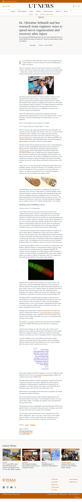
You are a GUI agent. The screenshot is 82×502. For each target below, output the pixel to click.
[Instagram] (76, 6)
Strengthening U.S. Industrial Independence (50, 465)
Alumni (36, 14)
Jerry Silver (31, 322)
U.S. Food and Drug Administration (43, 375)
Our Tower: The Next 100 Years (46, 14)
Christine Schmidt (24, 151)
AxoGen (54, 247)
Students (31, 14)
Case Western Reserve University (49, 312)
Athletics (58, 11)
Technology (32, 425)
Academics (38, 11)
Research (13, 11)
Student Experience (48, 11)
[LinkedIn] (78, 6)
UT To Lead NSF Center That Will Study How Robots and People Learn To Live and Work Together (12, 467)
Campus (31, 11)
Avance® (46, 251)
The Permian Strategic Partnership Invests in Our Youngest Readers (30, 465)
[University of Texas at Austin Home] (10, 1)
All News (66, 11)
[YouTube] (73, 6)
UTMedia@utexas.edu (27, 432)
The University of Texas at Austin (13, 494)
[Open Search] (70, 11)
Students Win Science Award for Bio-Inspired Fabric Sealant (68, 465)
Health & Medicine (22, 11)
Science (27, 425)
